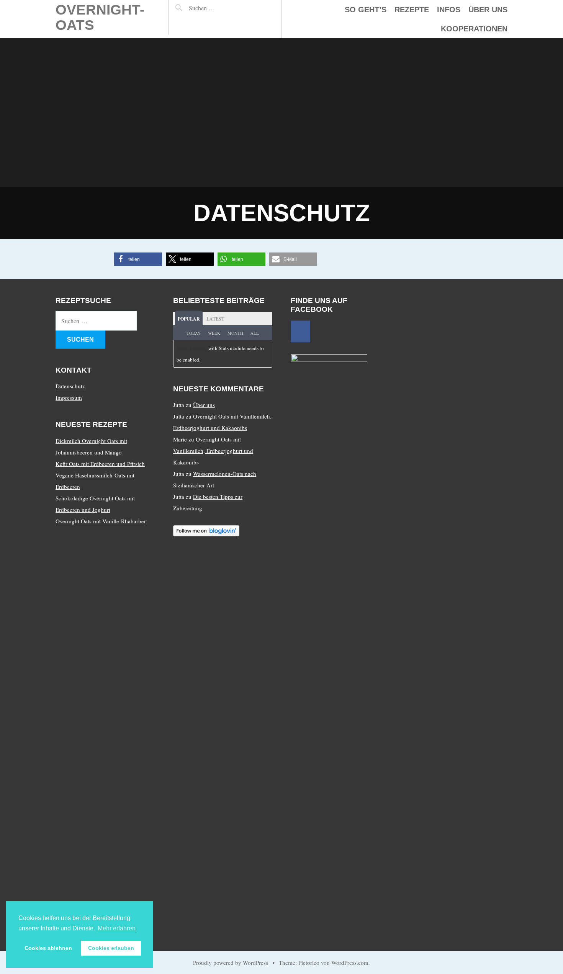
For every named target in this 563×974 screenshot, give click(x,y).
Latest (215, 319)
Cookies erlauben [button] (111, 948)
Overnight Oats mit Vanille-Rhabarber (101, 521)
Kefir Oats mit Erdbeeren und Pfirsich (100, 463)
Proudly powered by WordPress (230, 962)
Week (214, 333)
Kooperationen (474, 28)
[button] (138, 259)
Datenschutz (70, 386)
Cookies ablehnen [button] (48, 948)
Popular (189, 319)
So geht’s (365, 9)
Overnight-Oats (100, 17)
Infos (448, 9)
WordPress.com (349, 962)
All (254, 333)
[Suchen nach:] (218, 8)
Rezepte (411, 9)
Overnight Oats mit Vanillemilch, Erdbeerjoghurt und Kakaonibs (213, 450)
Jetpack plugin (192, 348)
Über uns (487, 9)
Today (194, 333)
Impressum (69, 397)
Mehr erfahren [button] (117, 928)
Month (235, 333)
